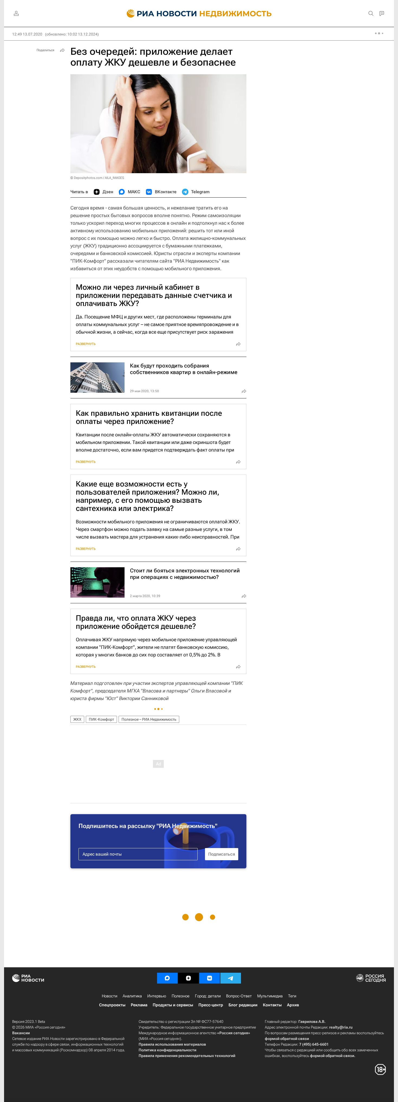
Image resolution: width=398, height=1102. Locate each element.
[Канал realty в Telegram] (230, 978)
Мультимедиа (270, 996)
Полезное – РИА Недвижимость (149, 719)
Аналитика (132, 996)
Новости (109, 996)
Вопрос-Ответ (239, 996)
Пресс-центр (210, 1005)
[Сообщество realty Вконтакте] (209, 978)
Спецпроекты (112, 1005)
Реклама (139, 1005)
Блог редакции (243, 1005)
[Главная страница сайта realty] (199, 13)
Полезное (181, 996)
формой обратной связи (287, 1038)
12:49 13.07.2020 (27, 34)
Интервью (156, 996)
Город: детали (208, 996)
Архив (293, 1005)
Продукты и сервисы (173, 1005)
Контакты (272, 1005)
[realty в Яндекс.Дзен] (188, 978)
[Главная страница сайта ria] (158, 13)
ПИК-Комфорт (101, 719)
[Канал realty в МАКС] (167, 978)
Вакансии (21, 1033)
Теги (292, 996)
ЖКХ (77, 719)
